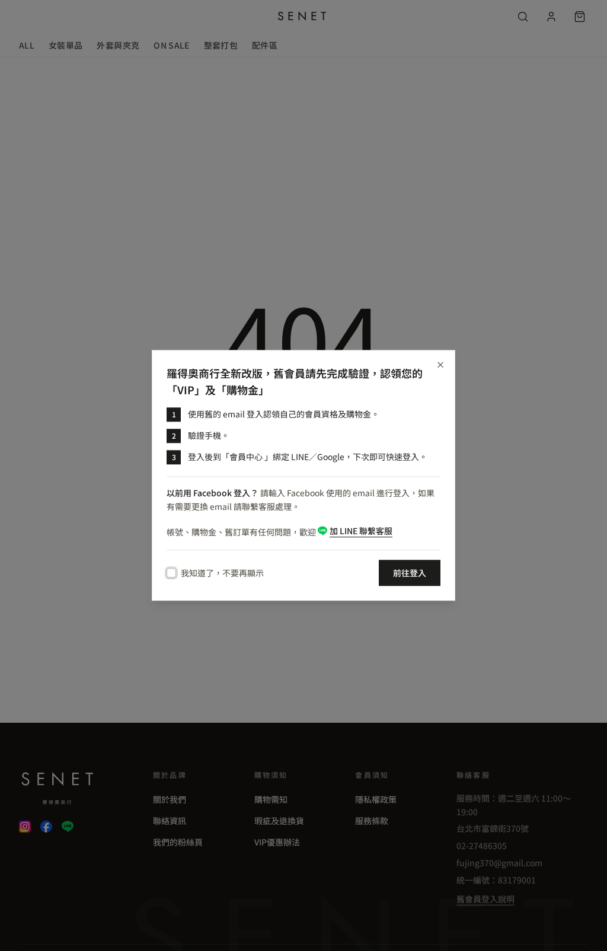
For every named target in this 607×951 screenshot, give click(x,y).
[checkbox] (171, 573)
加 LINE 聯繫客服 (361, 531)
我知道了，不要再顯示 (222, 573)
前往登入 (409, 573)
